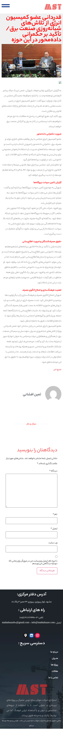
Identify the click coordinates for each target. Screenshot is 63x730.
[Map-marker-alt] (25, 635)
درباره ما (54, 652)
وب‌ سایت (52, 543)
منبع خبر (57, 370)
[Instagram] (37, 635)
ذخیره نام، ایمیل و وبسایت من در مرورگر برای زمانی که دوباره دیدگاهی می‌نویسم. (33, 562)
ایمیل (54, 529)
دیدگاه (53, 471)
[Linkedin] (31, 635)
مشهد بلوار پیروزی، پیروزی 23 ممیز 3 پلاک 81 (31, 602)
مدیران (55, 659)
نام (55, 514)
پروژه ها (54, 665)
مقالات (55, 671)
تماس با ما (53, 678)
